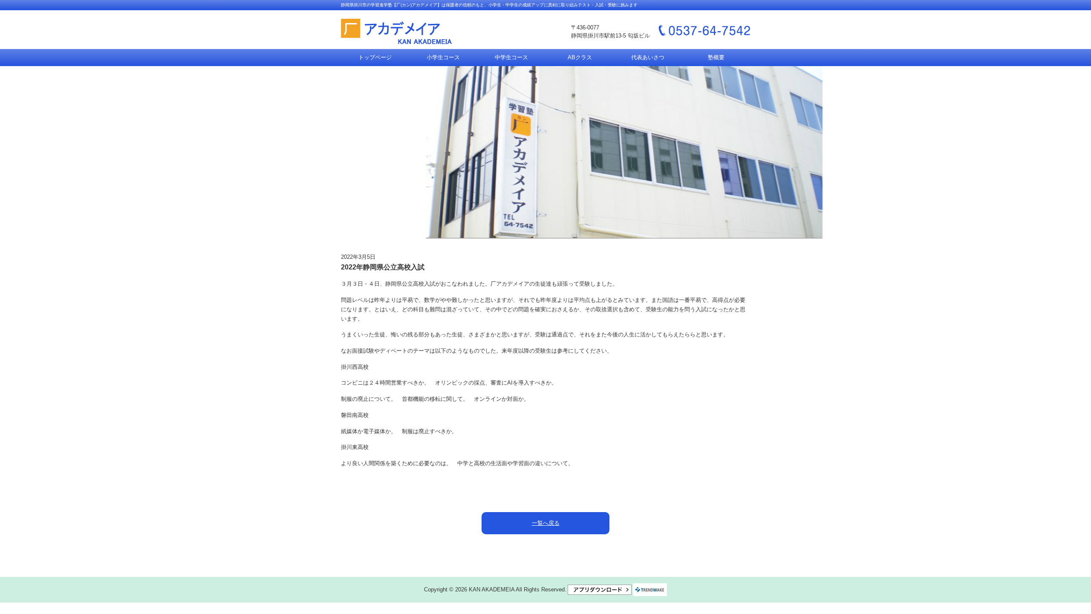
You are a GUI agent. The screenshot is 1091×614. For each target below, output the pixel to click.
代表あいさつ (647, 57)
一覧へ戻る (546, 523)
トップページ (375, 57)
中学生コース (511, 57)
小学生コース (443, 57)
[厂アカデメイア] (396, 32)
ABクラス (580, 57)
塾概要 (716, 57)
